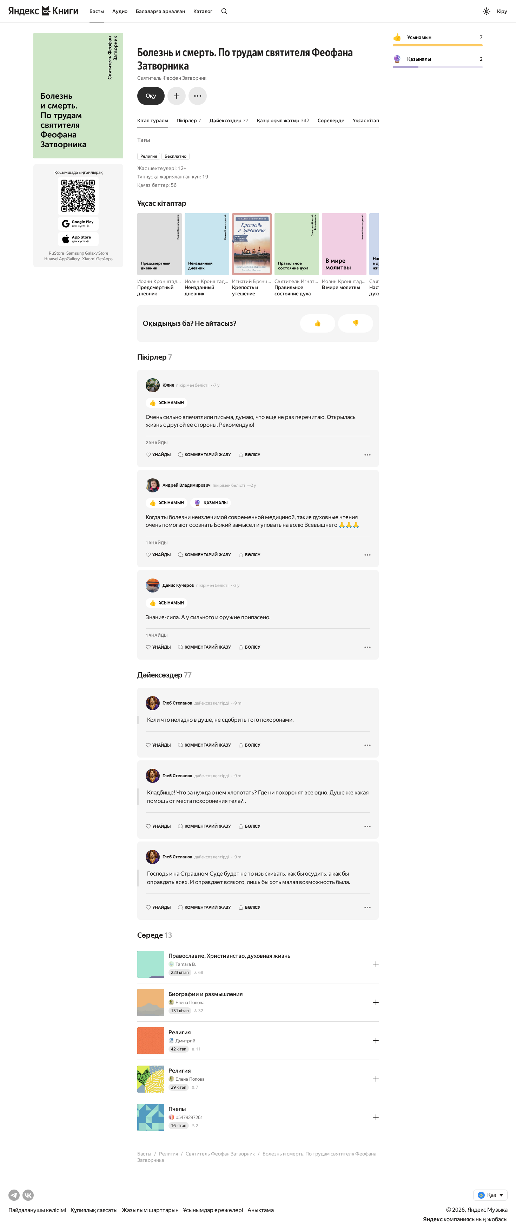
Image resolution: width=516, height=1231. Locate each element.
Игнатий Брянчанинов (258, 281)
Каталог (202, 11)
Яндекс (433, 1219)
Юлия (168, 385)
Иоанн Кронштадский (162, 281)
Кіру (502, 11)
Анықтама (260, 1210)
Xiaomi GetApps (97, 258)
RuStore (56, 253)
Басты (97, 11)
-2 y (252, 485)
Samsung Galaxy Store (87, 253)
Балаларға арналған (160, 11)
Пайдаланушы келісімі (37, 1210)
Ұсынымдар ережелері (213, 1210)
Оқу (151, 95)
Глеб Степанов (177, 703)
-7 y (216, 385)
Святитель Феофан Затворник (171, 78)
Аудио (119, 11)
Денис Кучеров (178, 585)
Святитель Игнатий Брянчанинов (313, 281)
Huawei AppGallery (62, 258)
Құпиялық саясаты (94, 1210)
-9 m (237, 703)
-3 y (236, 585)
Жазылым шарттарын (150, 1210)
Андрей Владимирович (187, 485)
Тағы (143, 140)
